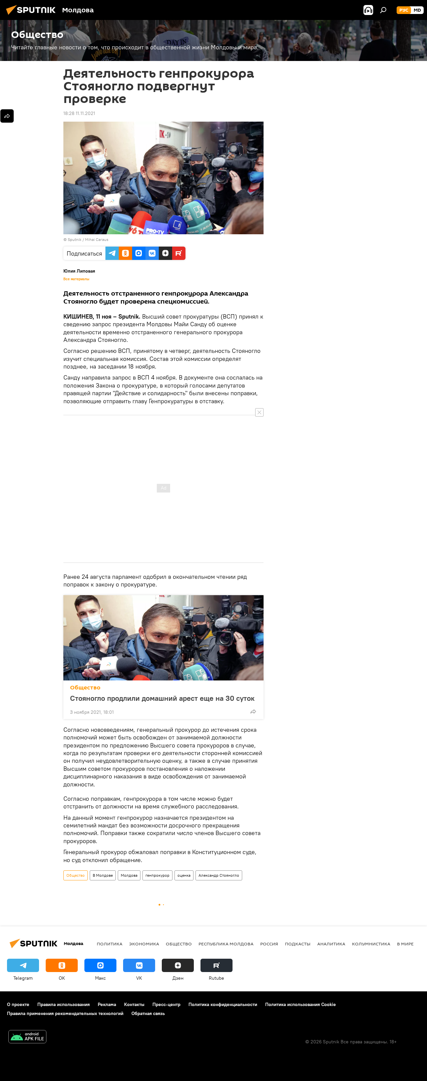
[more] (253, 711)
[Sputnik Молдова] (32, 16)
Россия (269, 944)
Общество (85, 687)
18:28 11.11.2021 (79, 113)
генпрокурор (157, 875)
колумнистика (371, 944)
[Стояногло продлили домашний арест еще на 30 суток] (163, 637)
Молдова (129, 875)
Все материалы (76, 279)
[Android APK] (27, 1037)
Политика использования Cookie (300, 1004)
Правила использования (63, 1004)
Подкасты (298, 944)
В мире (405, 944)
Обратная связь (148, 1013)
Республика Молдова (226, 944)
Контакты (134, 1004)
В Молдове (103, 875)
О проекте (18, 1004)
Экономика (144, 944)
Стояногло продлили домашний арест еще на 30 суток (162, 698)
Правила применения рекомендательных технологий (65, 1013)
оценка (183, 875)
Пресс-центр (166, 1004)
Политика (109, 944)
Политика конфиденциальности (222, 1004)
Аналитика (331, 944)
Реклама (107, 1004)
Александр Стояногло (218, 875)
